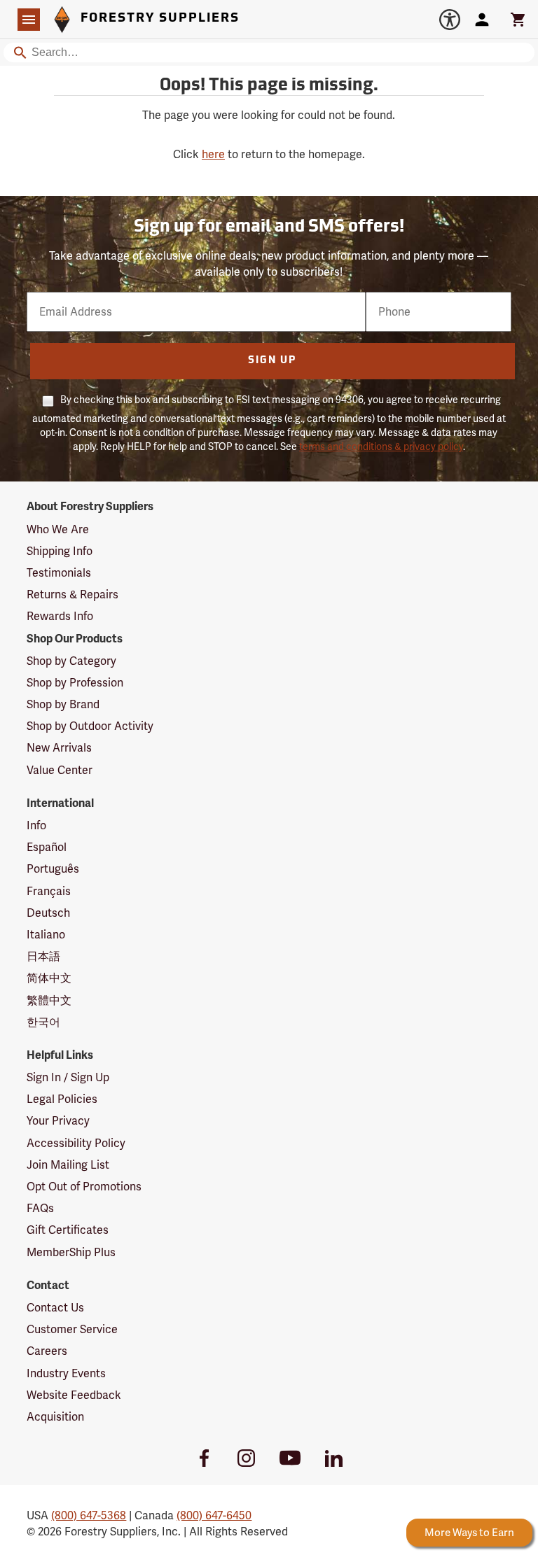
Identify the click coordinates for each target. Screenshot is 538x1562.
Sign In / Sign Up (68, 1077)
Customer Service (72, 1329)
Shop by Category (71, 661)
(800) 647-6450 (214, 1515)
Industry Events (66, 1373)
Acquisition (55, 1416)
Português (53, 868)
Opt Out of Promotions (84, 1186)
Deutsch (48, 913)
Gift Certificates (68, 1230)
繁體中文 (49, 1000)
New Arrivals (59, 747)
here (213, 154)
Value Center (59, 770)
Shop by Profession (75, 682)
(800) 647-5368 (88, 1515)
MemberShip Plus (71, 1252)
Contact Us (55, 1307)
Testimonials (59, 572)
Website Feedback (74, 1395)
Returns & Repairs (72, 594)
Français (49, 891)
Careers (47, 1351)
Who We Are (58, 529)
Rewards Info (60, 616)
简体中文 (49, 978)
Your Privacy (58, 1120)
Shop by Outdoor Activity (90, 726)
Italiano (46, 934)
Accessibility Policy (76, 1143)
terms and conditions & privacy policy (381, 446)
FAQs (40, 1208)
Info (36, 825)
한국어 (43, 1022)
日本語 (43, 956)
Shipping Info (59, 551)
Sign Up (272, 361)
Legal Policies (62, 1099)
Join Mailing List (68, 1165)
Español (47, 847)
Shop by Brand (63, 704)
